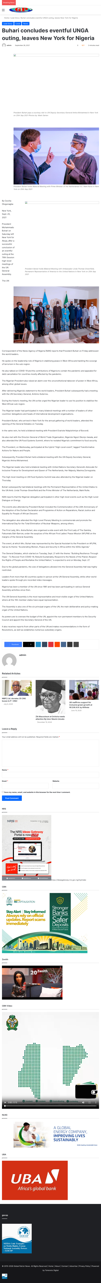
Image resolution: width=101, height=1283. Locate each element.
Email (5, 781)
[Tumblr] (44, 644)
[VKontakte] (63, 644)
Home (6, 18)
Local (18, 24)
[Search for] (97, 11)
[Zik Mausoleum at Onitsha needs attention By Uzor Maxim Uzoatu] (50, 697)
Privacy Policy (84, 1266)
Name (5, 770)
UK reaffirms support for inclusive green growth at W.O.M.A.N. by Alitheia (80, 704)
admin (9, 45)
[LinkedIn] (38, 644)
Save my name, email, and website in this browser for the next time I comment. (37, 792)
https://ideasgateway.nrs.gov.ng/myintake (68, 880)
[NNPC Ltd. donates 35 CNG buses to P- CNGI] (17, 688)
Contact (65, 1266)
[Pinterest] (51, 644)
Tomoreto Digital (52, 1270)
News (25, 24)
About (57, 1266)
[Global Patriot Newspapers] (20, 10)
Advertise (73, 1266)
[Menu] (3, 11)
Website (55, 781)
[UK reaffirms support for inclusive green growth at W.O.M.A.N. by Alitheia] (84, 690)
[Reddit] (57, 644)
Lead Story (15, 18)
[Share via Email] (69, 644)
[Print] (76, 644)
